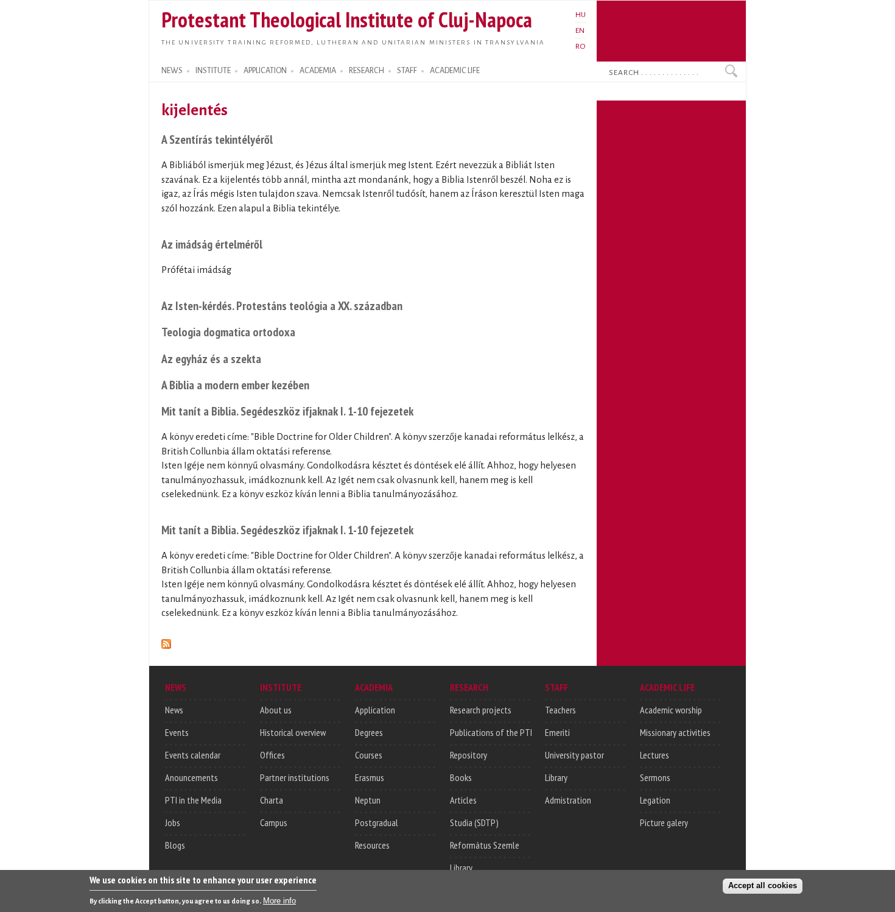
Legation (655, 800)
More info (279, 900)
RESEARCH (366, 70)
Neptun (368, 800)
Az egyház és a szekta (211, 358)
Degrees (369, 732)
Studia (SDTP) (474, 822)
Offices (272, 755)
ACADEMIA (318, 70)
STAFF (407, 70)
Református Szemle (484, 845)
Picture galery (664, 822)
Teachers (560, 710)
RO (580, 46)
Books (461, 777)
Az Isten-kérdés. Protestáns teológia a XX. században (281, 305)
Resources (372, 845)
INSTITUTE (213, 70)
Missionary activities (675, 732)
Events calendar (192, 755)
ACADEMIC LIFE (455, 70)
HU (580, 14)
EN (579, 30)
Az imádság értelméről (211, 244)
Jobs (172, 822)
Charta (271, 800)
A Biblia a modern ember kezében (235, 384)
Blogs (175, 845)
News (174, 710)
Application (375, 710)
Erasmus (369, 777)
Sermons (655, 777)
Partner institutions (294, 777)
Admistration (568, 800)
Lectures (654, 755)
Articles (463, 800)
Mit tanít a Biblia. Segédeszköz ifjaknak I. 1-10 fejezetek (287, 411)
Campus (273, 822)
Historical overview (293, 732)
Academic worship (671, 710)
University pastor (574, 755)
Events (177, 732)
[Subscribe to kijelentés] (166, 642)
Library (461, 867)
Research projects (480, 710)
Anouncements (191, 777)
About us (276, 710)
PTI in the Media (193, 800)
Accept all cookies (762, 885)
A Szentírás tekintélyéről (217, 139)
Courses (368, 755)
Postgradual (376, 822)
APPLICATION (265, 70)
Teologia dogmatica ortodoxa (228, 331)
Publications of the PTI (491, 732)
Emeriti (557, 732)
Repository (468, 755)
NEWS (172, 70)
